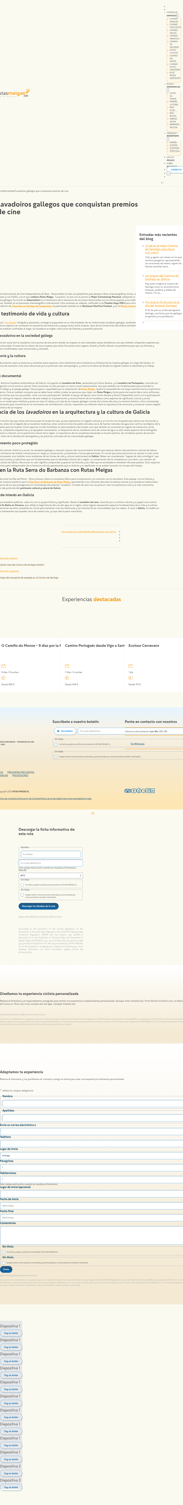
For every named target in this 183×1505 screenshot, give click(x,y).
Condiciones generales (70, 798)
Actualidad (8, 191)
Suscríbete (67, 731)
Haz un (171, 159)
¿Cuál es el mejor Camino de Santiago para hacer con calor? (161, 249)
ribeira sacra (173, 120)
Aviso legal (86, 798)
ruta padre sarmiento (175, 76)
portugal (175, 151)
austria (174, 145)
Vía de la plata (174, 51)
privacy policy (25, 952)
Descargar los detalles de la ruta (38, 906)
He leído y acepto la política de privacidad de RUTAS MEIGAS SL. (51, 885)
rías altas (172, 108)
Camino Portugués (175, 26)
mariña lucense (174, 103)
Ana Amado (10, 322)
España (173, 142)
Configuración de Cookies (27, 798)
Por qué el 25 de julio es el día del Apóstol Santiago (162, 303)
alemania (174, 148)
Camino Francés (174, 20)
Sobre (172, 165)
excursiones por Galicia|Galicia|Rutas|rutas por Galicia (88, 531)
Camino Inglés (174, 31)
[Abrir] (169, 173)
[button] (51, 919)
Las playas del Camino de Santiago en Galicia (162, 277)
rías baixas (173, 114)
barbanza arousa (175, 125)
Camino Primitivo (174, 37)
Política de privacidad (50, 798)
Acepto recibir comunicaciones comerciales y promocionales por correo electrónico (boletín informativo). (50, 896)
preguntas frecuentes (20, 772)
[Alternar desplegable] (177, 15)
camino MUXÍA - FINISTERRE (175, 67)
